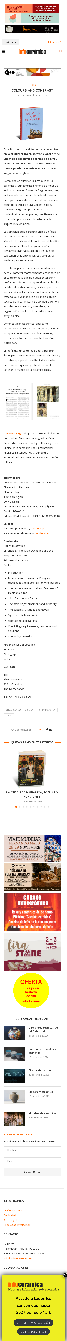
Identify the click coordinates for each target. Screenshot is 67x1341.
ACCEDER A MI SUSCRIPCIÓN (33, 1323)
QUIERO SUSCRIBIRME (33, 1331)
